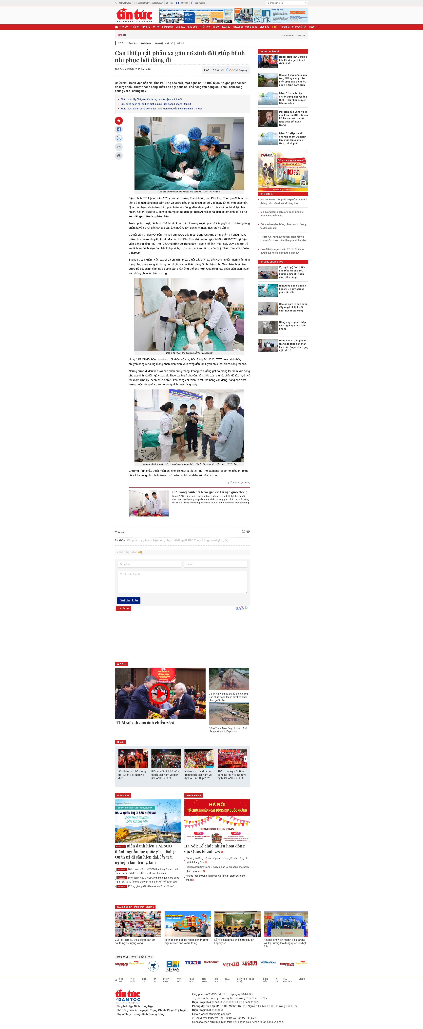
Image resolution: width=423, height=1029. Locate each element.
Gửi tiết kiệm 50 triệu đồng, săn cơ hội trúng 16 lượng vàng (135, 941)
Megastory (120, 846)
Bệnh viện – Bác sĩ (163, 43)
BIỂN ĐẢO (264, 27)
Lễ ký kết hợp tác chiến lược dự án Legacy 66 (234, 941)
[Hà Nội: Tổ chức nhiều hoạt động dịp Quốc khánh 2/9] (217, 821)
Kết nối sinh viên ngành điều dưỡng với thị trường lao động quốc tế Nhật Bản (285, 943)
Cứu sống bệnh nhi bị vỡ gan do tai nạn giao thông (210, 492)
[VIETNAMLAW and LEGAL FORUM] (270, 964)
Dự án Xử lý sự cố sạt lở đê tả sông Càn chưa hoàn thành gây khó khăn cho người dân (228, 697)
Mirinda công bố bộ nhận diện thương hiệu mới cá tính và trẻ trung (187, 941)
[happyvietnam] (120, 962)
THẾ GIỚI (134, 27)
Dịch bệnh (146, 43)
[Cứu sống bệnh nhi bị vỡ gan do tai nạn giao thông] (149, 503)
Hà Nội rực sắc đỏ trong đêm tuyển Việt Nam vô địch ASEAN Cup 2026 (198, 775)
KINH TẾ (146, 27)
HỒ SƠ (215, 27)
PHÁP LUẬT (167, 27)
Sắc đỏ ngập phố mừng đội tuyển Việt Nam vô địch (132, 775)
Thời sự (123, 27)
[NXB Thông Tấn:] (138, 966)
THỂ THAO (204, 27)
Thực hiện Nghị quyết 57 (292, 27)
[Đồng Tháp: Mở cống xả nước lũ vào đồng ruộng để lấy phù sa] (229, 713)
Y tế (274, 27)
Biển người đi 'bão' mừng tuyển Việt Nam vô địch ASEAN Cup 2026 (165, 775)
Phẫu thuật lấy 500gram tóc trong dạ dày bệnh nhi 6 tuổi (151, 99)
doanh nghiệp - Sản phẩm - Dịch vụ (135, 907)
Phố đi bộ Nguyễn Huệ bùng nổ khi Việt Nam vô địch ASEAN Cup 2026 (232, 775)
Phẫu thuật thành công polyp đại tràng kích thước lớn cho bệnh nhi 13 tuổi (161, 108)
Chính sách (132, 43)
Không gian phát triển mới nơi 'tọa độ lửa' (145, 886)
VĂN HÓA (180, 27)
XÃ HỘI (156, 27)
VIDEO (312, 27)
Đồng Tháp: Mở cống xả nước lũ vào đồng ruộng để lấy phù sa (229, 730)
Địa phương (287, 980)
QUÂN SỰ (225, 27)
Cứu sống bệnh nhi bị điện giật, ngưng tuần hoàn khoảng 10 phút (156, 104)
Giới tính (180, 43)
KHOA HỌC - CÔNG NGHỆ (245, 27)
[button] (245, 759)
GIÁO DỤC (192, 27)
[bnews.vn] (157, 966)
